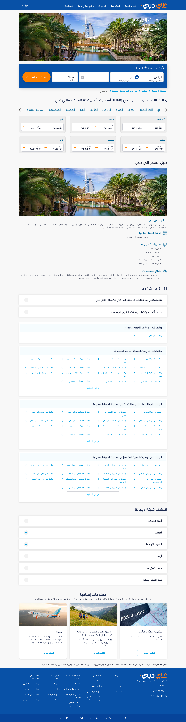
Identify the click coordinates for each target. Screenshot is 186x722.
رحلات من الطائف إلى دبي (114, 367)
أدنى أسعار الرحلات (55, 677)
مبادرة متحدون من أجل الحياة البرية (94, 698)
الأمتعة (119, 691)
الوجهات (102, 6)
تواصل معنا (97, 686)
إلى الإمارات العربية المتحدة (125, 90)
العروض (119, 680)
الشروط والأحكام (160, 690)
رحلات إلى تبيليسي (34, 677)
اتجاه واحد (138, 68)
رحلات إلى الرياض (31, 683)
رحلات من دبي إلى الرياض (150, 473)
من (161, 74)
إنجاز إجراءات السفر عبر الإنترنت (73, 677)
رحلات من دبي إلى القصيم (41, 473)
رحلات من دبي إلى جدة (116, 487)
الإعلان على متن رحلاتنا (73, 696)
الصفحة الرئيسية (159, 90)
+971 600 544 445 (158, 695)
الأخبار (99, 680)
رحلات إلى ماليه (32, 694)
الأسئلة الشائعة (74, 683)
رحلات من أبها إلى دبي (152, 358)
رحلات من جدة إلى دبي (116, 381)
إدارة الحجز (97, 675)
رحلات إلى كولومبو (31, 699)
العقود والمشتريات (72, 689)
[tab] (159, 109)
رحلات (144, 90)
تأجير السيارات (54, 683)
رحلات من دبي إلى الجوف (78, 465)
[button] (93, 300)
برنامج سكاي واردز (86, 6)
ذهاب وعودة (154, 68)
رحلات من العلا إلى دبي (79, 367)
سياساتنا (163, 685)
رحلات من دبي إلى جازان (151, 487)
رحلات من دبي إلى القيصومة (154, 480)
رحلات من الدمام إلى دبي (42, 358)
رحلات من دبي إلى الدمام (42, 465)
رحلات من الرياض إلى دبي (150, 367)
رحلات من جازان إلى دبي (151, 381)
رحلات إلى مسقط (31, 689)
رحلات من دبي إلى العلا (79, 473)
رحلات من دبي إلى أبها (152, 465)
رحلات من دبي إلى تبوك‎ (42, 478)
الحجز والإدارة (130, 6)
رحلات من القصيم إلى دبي (41, 367)
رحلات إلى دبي (155, 335)
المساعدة (69, 6)
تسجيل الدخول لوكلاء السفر (75, 704)
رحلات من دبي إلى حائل (79, 487)
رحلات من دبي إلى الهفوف (78, 478)
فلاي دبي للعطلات (51, 694)
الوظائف (56, 699)
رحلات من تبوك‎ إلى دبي (42, 372)
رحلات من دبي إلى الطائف (114, 473)
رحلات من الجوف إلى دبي (78, 358)
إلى (133, 74)
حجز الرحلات (117, 675)
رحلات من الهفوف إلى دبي (78, 372)
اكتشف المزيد (150, 652)
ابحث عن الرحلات (36, 77)
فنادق (57, 689)
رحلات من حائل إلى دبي (79, 381)
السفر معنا (115, 6)
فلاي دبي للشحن (94, 691)
